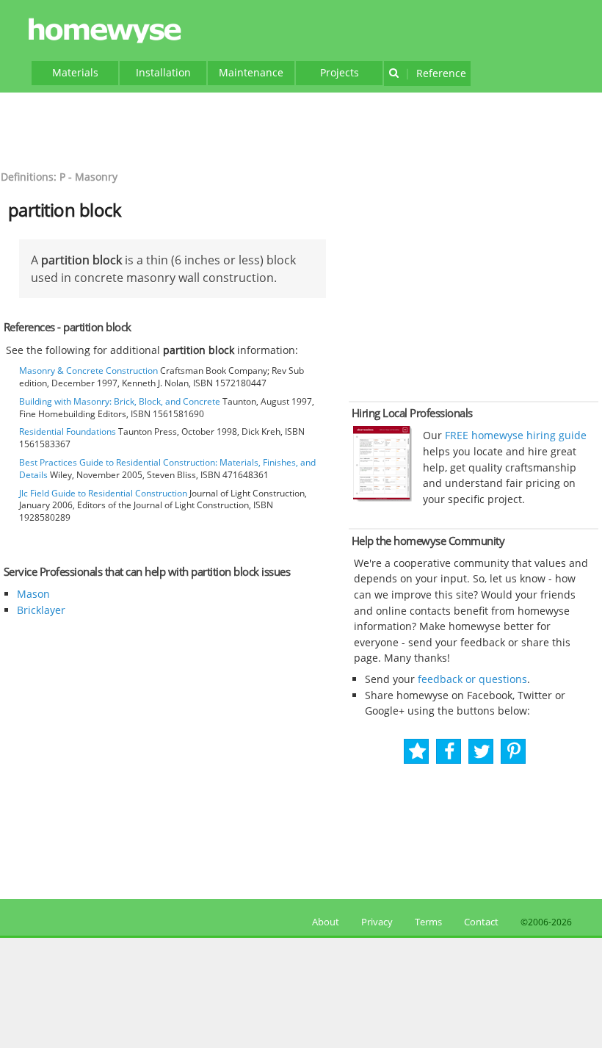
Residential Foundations (67, 431)
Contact (481, 921)
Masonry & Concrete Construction (88, 370)
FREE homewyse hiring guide (514, 435)
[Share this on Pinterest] (514, 751)
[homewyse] (107, 31)
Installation (163, 72)
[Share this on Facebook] (449, 751)
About (323, 921)
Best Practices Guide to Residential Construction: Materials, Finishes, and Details (167, 468)
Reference (435, 73)
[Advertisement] (301, 129)
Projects (339, 72)
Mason (33, 594)
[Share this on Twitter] (482, 751)
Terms (428, 921)
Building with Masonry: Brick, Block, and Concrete (119, 401)
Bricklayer (41, 610)
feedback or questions (472, 679)
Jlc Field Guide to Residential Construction (103, 493)
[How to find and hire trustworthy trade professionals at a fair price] (382, 498)
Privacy (377, 921)
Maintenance (251, 72)
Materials (75, 72)
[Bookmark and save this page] (417, 751)
